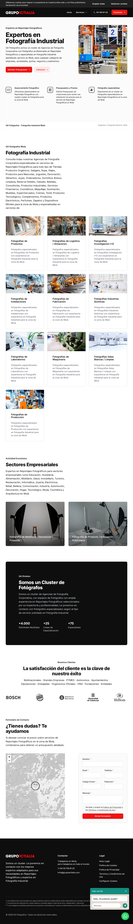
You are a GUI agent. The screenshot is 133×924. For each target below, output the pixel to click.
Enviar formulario (103, 816)
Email (85, 770)
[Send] (125, 905)
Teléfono (108, 770)
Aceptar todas (98, 4)
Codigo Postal (89, 782)
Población (109, 782)
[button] (35, 786)
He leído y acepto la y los (104, 808)
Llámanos (40, 69)
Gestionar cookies (119, 4)
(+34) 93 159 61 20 (66, 868)
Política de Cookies (108, 865)
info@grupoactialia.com (69, 872)
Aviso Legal (104, 861)
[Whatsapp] (125, 916)
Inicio (69, 12)
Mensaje (86, 793)
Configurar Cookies (108, 881)
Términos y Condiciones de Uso (101, 810)
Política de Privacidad (112, 807)
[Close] (125, 891)
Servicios (80, 12)
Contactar (118, 12)
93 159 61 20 (102, 12)
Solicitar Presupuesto (17, 69)
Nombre (86, 759)
